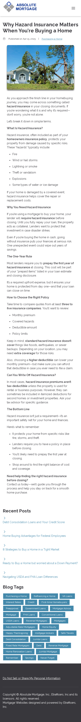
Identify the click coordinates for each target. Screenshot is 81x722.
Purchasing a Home (52, 38)
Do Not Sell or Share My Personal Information (31, 678)
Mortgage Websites (16, 702)
